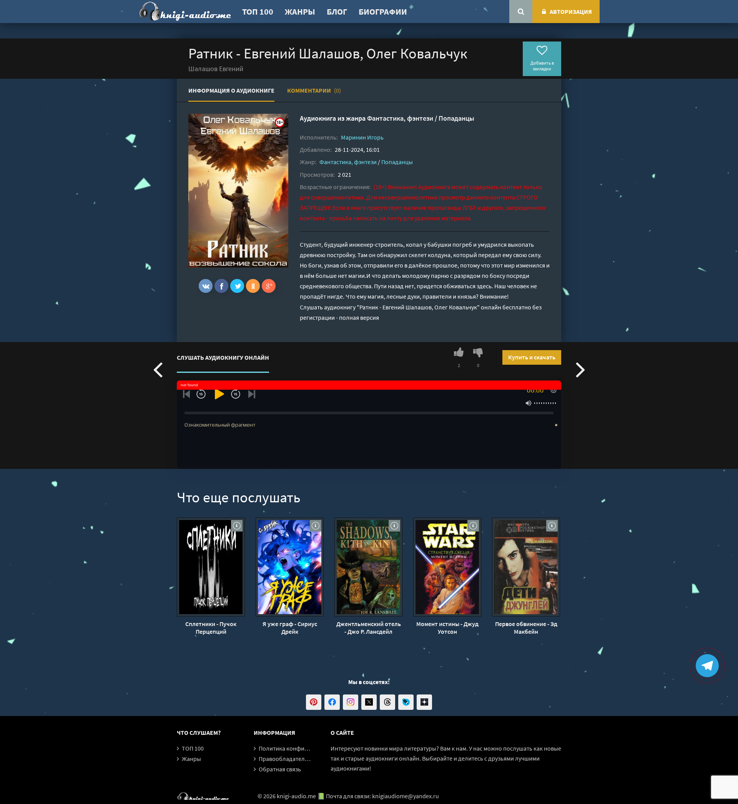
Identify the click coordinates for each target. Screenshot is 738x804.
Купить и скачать (531, 357)
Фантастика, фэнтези (400, 118)
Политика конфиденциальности (303, 748)
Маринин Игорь (362, 137)
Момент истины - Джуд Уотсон (447, 627)
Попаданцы (456, 118)
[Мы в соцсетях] (313, 702)
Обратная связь (280, 769)
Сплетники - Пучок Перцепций (210, 627)
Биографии (383, 11)
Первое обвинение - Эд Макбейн (526, 627)
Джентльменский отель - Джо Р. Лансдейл (368, 627)
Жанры (300, 11)
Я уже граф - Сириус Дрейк (290, 627)
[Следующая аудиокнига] (580, 369)
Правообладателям (285, 758)
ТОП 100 (257, 11)
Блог (337, 11)
